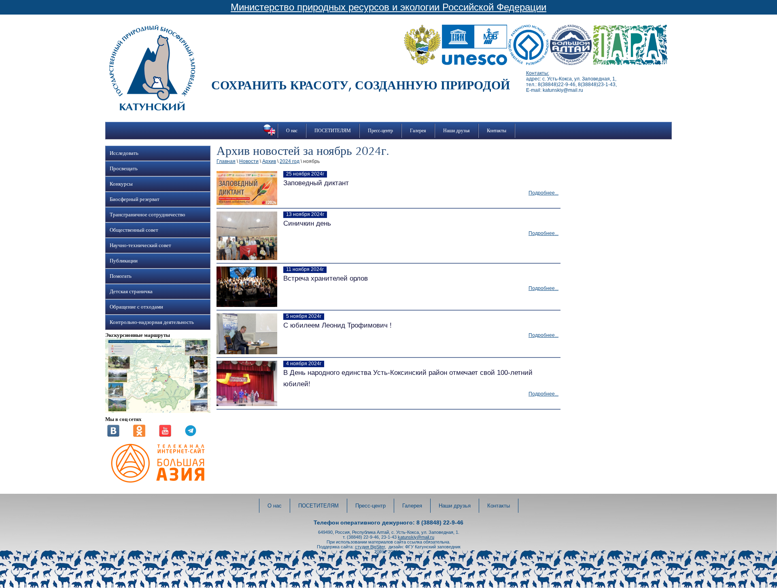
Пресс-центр (380, 130)
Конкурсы (121, 184)
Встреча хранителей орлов (325, 278)
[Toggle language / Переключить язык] (269, 135)
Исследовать (124, 153)
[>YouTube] (165, 435)
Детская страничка (131, 291)
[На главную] (152, 109)
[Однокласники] (139, 435)
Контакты (496, 130)
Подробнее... (543, 193)
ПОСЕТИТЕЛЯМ (332, 130)
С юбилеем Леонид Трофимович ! (337, 325)
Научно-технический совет (140, 245)
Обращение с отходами (136, 307)
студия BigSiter (370, 546)
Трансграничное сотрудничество (147, 215)
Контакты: (537, 73)
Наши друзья (456, 130)
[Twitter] (191, 435)
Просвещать (124, 168)
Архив (269, 161)
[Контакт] (113, 435)
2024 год (289, 161)
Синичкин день (307, 223)
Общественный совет (134, 230)
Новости (249, 161)
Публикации (124, 261)
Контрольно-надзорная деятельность (152, 322)
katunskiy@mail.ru (416, 537)
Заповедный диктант (316, 183)
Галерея (418, 130)
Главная (226, 161)
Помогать (121, 276)
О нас (291, 130)
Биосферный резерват (134, 199)
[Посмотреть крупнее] (157, 411)
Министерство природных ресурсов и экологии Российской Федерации (388, 7)
